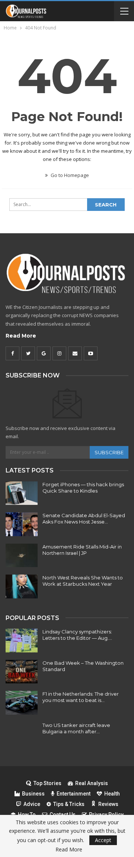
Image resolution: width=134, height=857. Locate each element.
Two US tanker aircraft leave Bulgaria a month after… (76, 728)
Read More (21, 335)
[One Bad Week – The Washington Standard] (22, 672)
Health (112, 794)
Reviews (108, 804)
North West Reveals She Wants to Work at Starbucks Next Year (82, 581)
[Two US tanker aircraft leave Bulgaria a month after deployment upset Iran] (22, 734)
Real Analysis (91, 783)
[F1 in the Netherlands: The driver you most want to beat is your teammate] (22, 703)
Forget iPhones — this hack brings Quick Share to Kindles (83, 487)
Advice (31, 804)
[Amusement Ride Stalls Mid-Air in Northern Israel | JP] (22, 555)
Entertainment (73, 794)
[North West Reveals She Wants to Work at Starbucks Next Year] (22, 586)
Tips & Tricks (68, 804)
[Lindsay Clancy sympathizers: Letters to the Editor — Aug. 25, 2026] (22, 640)
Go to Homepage (69, 175)
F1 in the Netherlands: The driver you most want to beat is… (80, 697)
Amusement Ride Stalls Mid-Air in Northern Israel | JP (82, 550)
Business (33, 794)
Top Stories (47, 783)
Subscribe (109, 452)
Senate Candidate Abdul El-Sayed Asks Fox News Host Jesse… (83, 518)
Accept (103, 840)
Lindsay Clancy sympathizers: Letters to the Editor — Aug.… (77, 635)
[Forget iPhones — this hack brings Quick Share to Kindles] (22, 493)
